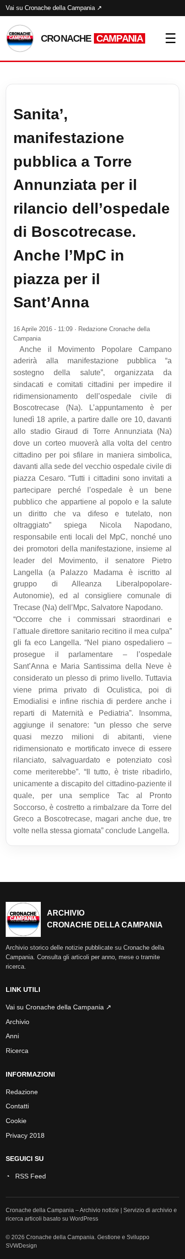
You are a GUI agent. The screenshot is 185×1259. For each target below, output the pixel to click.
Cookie (16, 1120)
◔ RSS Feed (26, 1176)
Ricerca (17, 1050)
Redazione (22, 1092)
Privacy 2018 (25, 1135)
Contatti (17, 1106)
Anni (12, 1036)
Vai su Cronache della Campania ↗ (54, 7)
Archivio (17, 1021)
